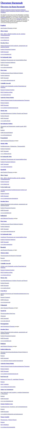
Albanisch (3, 9)
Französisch (18, 9)
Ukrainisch (3, 12)
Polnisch (7, 11)
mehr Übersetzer (7, 28)
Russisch (18, 11)
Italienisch (23, 9)
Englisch (13, 9)
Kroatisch (3, 11)
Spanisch (22, 11)
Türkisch (27, 11)
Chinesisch (8, 9)
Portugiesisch (13, 11)
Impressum (3, 17)
